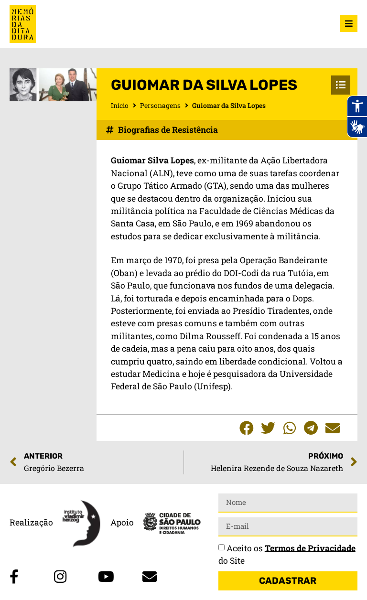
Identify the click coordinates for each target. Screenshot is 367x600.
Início (120, 105)
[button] (246, 428)
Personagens (160, 105)
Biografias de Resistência (168, 129)
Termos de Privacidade (310, 547)
